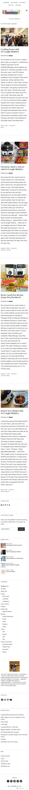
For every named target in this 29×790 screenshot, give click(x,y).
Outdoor (3, 606)
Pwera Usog (4, 722)
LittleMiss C (5, 601)
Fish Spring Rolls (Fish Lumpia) (10, 732)
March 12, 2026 (9, 570)
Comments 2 (14, 374)
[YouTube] (11, 699)
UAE (3, 637)
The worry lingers (10, 571)
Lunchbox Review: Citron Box (9, 727)
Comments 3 (12, 125)
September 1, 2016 (5, 374)
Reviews (3, 614)
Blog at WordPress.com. (14, 786)
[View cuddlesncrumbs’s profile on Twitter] (3, 505)
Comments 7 (11, 489)
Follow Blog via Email (7, 515)
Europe (4, 634)
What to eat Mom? (6, 642)
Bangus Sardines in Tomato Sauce (10, 729)
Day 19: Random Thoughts (12, 565)
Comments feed (5, 764)
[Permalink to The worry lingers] (3, 571)
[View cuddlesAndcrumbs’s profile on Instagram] (5, 505)
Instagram (14, 2)
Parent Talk (4, 609)
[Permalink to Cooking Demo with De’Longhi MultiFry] (14, 46)
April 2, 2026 (9, 550)
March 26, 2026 (9, 557)
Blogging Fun (4, 586)
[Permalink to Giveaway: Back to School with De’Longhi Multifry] (14, 163)
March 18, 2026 (9, 563)
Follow (21, 529)
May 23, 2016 (4, 489)
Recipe (8, 375)
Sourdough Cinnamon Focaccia (14, 545)
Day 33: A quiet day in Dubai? (13, 551)
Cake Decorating (7, 644)
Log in (2, 758)
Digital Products (7, 611)
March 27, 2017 (4, 125)
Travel (2, 629)
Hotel (4, 621)
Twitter (10, 5)
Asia (3, 631)
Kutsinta (3, 739)
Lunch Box (8, 250)
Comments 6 (14, 248)
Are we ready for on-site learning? (14, 558)
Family (3, 594)
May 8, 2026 (9, 543)
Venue (4, 627)
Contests (3, 250)
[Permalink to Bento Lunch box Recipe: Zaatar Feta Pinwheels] (14, 291)
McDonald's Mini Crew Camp (9, 742)
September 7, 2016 (5, 248)
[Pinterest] (8, 699)
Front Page (4, 724)
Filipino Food (6, 647)
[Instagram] (5, 699)
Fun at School (5, 604)
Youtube (18, 5)
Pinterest (23, 2)
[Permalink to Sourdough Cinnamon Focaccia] (3, 545)
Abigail (11, 55)
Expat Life (4, 591)
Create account (5, 756)
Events (2, 127)
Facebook (6, 2)
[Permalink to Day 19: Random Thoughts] (3, 565)
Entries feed (4, 761)
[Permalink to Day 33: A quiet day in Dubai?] (3, 552)
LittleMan (5, 599)
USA (3, 639)
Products (3, 491)
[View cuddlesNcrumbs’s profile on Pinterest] (7, 505)
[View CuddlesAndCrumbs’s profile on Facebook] (1, 505)
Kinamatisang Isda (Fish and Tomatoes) (12, 715)
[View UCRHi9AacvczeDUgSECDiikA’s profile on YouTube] (9, 505)
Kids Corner (5, 596)
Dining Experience (7, 616)
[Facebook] (2, 699)
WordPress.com (5, 766)
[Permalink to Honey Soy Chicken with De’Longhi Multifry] (14, 407)
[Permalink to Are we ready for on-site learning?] (3, 558)
